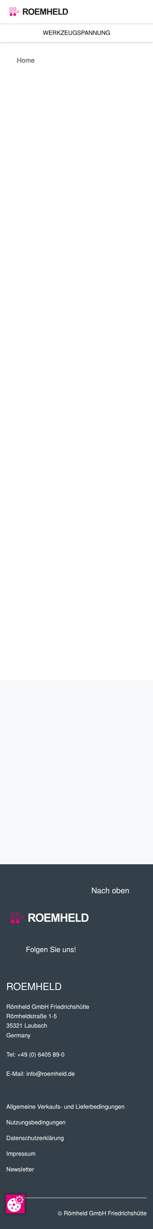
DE (13, 341)
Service (125, 785)
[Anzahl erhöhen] (142, 486)
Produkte (119, 708)
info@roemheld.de (50, 1074)
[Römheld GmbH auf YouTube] (94, 949)
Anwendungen (107, 759)
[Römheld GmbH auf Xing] (126, 949)
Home (26, 60)
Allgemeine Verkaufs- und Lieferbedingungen (65, 1106)
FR (67, 341)
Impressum (21, 1153)
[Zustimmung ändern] (15, 1204)
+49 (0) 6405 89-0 (41, 1054)
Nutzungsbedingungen (36, 1122)
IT (85, 341)
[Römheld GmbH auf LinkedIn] (111, 949)
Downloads (115, 811)
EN (31, 341)
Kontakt (124, 837)
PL (13, 359)
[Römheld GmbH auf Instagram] (141, 949)
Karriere (121, 734)
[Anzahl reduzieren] (104, 486)
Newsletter (20, 1169)
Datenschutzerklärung (35, 1138)
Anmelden (34, 429)
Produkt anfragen (87, 509)
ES (49, 341)
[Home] (38, 11)
